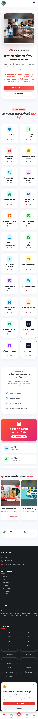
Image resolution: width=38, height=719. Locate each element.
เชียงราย (28, 659)
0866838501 (8, 561)
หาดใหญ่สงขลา (9, 654)
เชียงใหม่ (9, 659)
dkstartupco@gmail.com (18, 408)
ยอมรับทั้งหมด (19, 704)
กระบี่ (9, 632)
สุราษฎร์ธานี (9, 646)
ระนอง (28, 641)
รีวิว (4, 580)
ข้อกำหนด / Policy (8, 588)
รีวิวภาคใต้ (28, 668)
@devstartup (15, 398)
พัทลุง (9, 650)
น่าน (29, 663)
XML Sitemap (7, 594)
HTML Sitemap (7, 591)
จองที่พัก (20, 94)
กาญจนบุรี (9, 663)
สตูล (9, 637)
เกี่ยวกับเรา (6, 582)
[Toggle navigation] (34, 3)
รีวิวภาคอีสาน (9, 676)
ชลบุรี (9, 668)
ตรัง (9, 641)
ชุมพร (28, 646)
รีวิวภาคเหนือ (9, 672)
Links (4, 597)
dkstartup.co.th (15, 403)
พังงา (28, 637)
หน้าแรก (5, 577)
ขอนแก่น (28, 654)
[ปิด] (34, 685)
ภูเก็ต (28, 632)
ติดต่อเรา (5, 585)
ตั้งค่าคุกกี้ (19, 708)
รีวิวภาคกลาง (28, 672)
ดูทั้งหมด (30, 476)
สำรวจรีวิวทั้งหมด (20, 88)
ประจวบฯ (28, 650)
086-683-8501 (15, 393)
